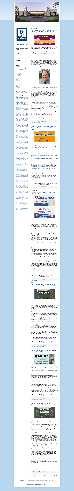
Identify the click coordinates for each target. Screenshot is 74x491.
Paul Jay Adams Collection (22, 170)
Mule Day (19, 125)
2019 (18, 80)
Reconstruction (18, 112)
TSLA (23, 95)
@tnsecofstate (41, 177)
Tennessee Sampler (21, 185)
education (21, 115)
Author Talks (26, 136)
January (19, 75)
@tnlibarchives (49, 176)
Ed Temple (25, 147)
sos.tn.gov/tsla (49, 114)
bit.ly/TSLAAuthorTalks (36, 170)
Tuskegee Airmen (25, 187)
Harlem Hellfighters (18, 152)
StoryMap (20, 179)
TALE (26, 179)
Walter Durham (26, 191)
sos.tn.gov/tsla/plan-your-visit (49, 338)
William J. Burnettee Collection (23, 193)
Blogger (45, 484)
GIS (23, 110)
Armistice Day (18, 136)
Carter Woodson (18, 142)
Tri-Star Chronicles (20, 187)
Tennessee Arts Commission (24, 181)
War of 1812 (18, 105)
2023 (18, 66)
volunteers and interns (19, 209)
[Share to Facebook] (44, 121)
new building (22, 204)
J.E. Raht (26, 154)
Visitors (34, 25)
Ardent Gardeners (26, 135)
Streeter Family (23, 179)
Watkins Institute (18, 192)
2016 (18, 84)
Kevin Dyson (22, 158)
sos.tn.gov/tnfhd (33, 100)
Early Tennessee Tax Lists (23, 119)
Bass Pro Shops (24, 137)
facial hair (27, 132)
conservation (18, 108)
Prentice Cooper (26, 171)
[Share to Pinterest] (45, 121)
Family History (35, 122)
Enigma (23, 148)
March (19, 73)
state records (26, 207)
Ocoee (26, 168)
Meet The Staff (25, 94)
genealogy (39, 122)
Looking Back (26, 102)
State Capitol (24, 104)
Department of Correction (22, 146)
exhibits (22, 94)
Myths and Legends (21, 165)
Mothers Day (23, 164)
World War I (18, 94)
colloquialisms (18, 198)
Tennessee (17, 129)
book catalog (20, 196)
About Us (20, 25)
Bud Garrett (25, 140)
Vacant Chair (17, 190)
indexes (20, 202)
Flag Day (20, 120)
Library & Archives (26, 123)
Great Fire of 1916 (21, 151)
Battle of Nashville (22, 109)
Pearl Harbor (26, 170)
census (20, 197)
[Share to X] (43, 121)
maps (23, 96)
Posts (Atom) (37, 476)
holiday (26, 201)
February (19, 74)
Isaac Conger (22, 154)
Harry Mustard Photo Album (24, 152)
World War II (18, 101)
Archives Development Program (20, 135)
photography (26, 96)
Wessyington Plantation (23, 192)
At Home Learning (22, 136)
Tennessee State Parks (41, 346)
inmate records (22, 202)
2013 (18, 87)
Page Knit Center (25, 169)
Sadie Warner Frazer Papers (22, 176)
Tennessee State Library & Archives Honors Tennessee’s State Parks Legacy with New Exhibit (43, 404)
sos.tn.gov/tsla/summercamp (49, 391)
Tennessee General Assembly (20, 130)
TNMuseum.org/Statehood (37, 266)
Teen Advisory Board (18, 180)
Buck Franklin (21, 140)
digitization (22, 105)
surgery (23, 208)
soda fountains (22, 207)
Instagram (20, 154)
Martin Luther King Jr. (19, 124)
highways (22, 201)
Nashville (22, 103)
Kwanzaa (17, 159)
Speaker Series (36, 346)
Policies (38, 25)
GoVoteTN (17, 151)
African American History (22, 92)
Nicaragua (17, 168)
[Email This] (41, 121)
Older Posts (55, 475)
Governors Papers (26, 110)
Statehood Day (35, 280)
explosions (24, 132)
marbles (17, 203)
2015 (18, 85)
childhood (22, 197)
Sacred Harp (17, 176)
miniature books (18, 204)
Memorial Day (26, 103)
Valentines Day (21, 190)
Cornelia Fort (18, 119)
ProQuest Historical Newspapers (23, 126)
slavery (19, 207)
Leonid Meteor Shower (25, 159)
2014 (18, 86)
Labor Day (19, 123)
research (26, 108)
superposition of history (19, 208)
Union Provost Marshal (21, 131)
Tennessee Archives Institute (24, 129)
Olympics (21, 169)
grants (19, 201)
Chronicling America (26, 143)
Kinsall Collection (26, 158)
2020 (18, 79)
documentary (18, 115)
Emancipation (20, 148)
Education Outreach (36, 399)
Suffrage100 (26, 107)
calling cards (23, 196)
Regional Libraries (22, 107)
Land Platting (22, 123)
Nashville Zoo (22, 125)
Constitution (21, 102)
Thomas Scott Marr (24, 186)
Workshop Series (20, 91)
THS (21, 112)
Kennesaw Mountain (18, 158)
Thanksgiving (26, 114)
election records (20, 132)
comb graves (21, 198)
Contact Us (25, 25)
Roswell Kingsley (21, 175)
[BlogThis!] (42, 121)
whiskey (23, 209)
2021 (18, 78)
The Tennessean (19, 186)
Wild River (27, 192)
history (24, 201)
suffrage (22, 98)
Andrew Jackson (20, 99)
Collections (30, 25)
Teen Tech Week (24, 180)
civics (17, 132)
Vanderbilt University (26, 190)
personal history (26, 204)
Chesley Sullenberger (21, 143)
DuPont (19, 147)
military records (26, 203)
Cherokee (17, 143)
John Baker (21, 157)
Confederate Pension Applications (24, 118)
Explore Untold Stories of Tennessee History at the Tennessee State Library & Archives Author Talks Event (43, 128)
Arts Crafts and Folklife (25, 99)
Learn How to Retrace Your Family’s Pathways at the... (23, 69)
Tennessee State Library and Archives (23, 113)
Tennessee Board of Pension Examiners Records (22, 182)
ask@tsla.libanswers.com (39, 338)
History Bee (17, 153)
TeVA (27, 91)
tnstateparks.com (48, 261)
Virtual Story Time (22, 191)
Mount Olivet (26, 164)
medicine (23, 203)
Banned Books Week (19, 137)
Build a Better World (21, 141)
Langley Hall (20, 159)
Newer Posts (33, 475)
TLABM (27, 104)
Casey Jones (22, 142)
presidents (23, 108)
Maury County (23, 124)
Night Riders (20, 168)
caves (25, 196)
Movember (17, 165)
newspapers (23, 101)
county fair (25, 198)
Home (16, 25)
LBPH (17, 93)
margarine (20, 203)
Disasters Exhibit (20, 110)
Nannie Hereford (26, 165)
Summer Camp (41, 399)
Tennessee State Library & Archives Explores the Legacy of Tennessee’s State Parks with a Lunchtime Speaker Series (44, 286)
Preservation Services (19, 104)
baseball (17, 196)
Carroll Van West (26, 141)
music (20, 108)
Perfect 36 (17, 171)
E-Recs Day (21, 147)
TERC (27, 179)
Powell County (22, 171)
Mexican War (26, 163)
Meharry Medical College (21, 163)
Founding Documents (24, 120)
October (19, 67)
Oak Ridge (24, 168)
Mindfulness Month (18, 164)
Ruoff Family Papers (25, 175)
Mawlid (26, 124)
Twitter (27, 187)
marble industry (26, 202)
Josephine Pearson (25, 157)
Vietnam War (18, 191)
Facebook (25, 148)
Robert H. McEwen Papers (21, 174)
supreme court (19, 95)
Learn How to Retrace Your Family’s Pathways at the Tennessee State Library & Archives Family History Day (44, 31)
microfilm (23, 115)
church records (26, 197)
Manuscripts (18, 103)
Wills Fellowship (26, 131)
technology (25, 208)
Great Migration (26, 151)
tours (27, 208)
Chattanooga (17, 118)
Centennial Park (26, 142)
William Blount (18, 193)
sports (25, 115)
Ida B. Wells (21, 153)
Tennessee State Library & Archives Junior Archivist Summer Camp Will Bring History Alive (43, 351)
